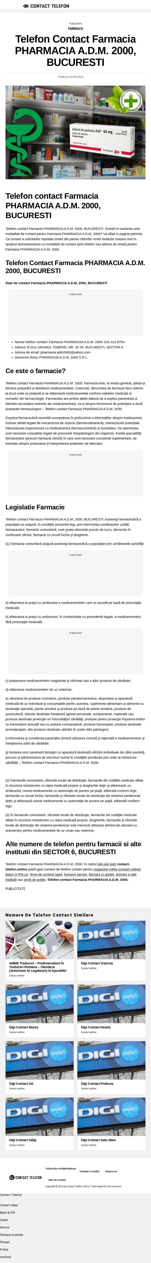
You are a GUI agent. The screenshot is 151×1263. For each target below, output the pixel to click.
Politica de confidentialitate (61, 1168)
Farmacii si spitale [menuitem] (11, 1235)
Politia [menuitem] (4, 1249)
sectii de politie (34, 880)
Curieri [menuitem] (4, 1220)
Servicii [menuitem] (4, 1227)
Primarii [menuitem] (4, 1242)
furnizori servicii (75, 874)
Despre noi (111, 1171)
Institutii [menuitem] (5, 1257)
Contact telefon (16, 975)
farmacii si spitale (101, 874)
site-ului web (107, 864)
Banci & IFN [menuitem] (7, 1212)
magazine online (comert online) (117, 869)
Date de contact (57, 1180)
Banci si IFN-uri (17, 874)
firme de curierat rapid (46, 874)
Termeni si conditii (89, 1171)
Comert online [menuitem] (9, 1205)
